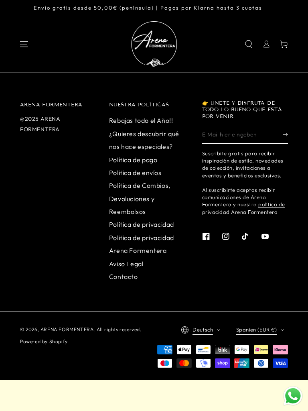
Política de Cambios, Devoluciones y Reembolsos (139, 198)
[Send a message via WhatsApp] (293, 396)
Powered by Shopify (44, 341)
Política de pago (133, 160)
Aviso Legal (126, 264)
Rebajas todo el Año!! (141, 120)
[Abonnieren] (285, 134)
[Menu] (24, 44)
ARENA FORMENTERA (67, 329)
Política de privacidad (141, 224)
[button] (248, 44)
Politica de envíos (135, 173)
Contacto (123, 277)
